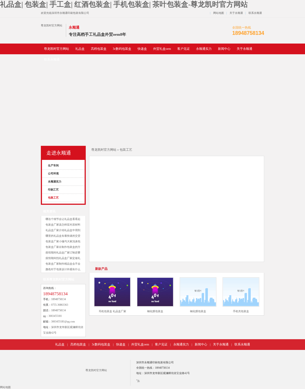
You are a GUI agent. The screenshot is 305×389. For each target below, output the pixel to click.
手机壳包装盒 (241, 311)
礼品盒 (80, 48)
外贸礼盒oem (162, 48)
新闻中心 (224, 48)
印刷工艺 (53, 189)
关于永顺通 (236, 13)
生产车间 (53, 165)
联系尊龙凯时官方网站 (58, 279)
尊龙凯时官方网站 (51, 25)
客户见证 (183, 48)
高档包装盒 (99, 48)
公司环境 (53, 173)
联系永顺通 (255, 13)
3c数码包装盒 (122, 48)
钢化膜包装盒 (155, 311)
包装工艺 (53, 197)
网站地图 (218, 13)
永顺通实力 (204, 48)
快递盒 (142, 48)
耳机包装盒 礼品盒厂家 (112, 311)
